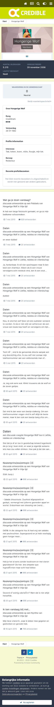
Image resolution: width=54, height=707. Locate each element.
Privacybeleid (31, 658)
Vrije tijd (24, 206)
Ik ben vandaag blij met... (16, 609)
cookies (16, 683)
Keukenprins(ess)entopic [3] (18, 462)
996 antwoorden (30, 479)
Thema (20, 658)
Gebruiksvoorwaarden (12, 694)
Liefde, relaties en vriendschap (34, 234)
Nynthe (34, 613)
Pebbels (35, 203)
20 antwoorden (27, 244)
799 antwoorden (29, 629)
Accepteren (28, 702)
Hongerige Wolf (10, 206)
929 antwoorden (28, 219)
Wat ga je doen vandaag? (17, 200)
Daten (6, 228)
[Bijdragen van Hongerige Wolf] (27, 56)
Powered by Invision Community (27, 663)
